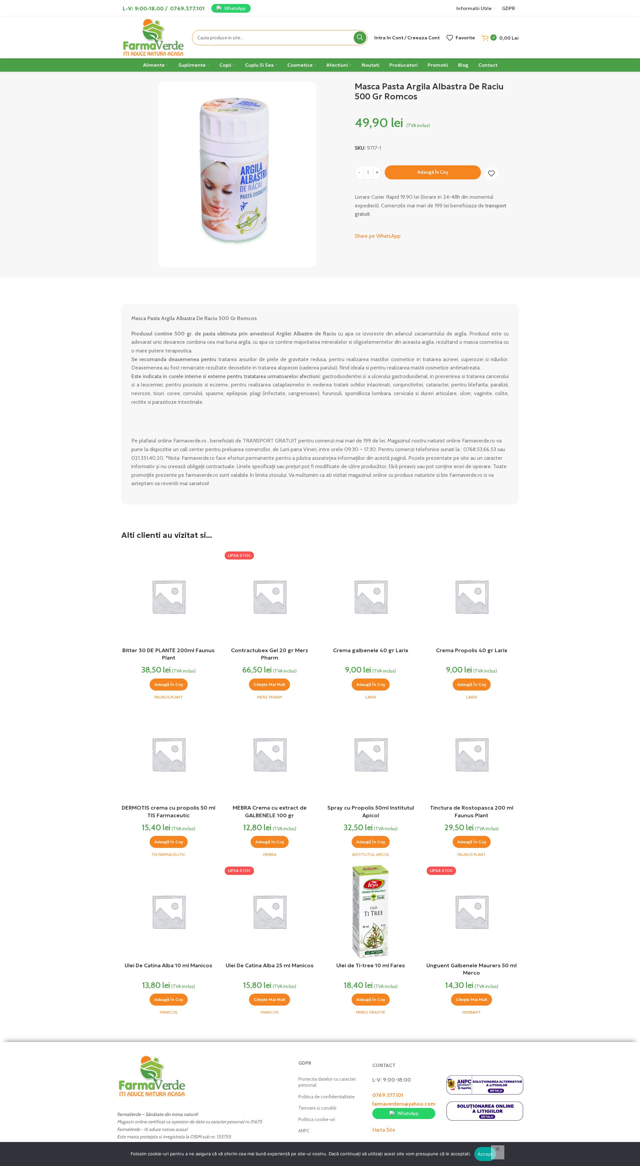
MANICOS (168, 1012)
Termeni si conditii (317, 1108)
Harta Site (383, 1130)
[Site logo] (153, 37)
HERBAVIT (471, 1012)
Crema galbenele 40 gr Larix (370, 650)
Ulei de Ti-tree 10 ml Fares (370, 965)
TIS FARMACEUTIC (168, 854)
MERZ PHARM (269, 697)
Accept (485, 1154)
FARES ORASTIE (370, 1012)
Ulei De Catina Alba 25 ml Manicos (270, 965)
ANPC (304, 1131)
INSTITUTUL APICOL (370, 854)
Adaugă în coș (432, 172)
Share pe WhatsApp (378, 236)
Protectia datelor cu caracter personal (327, 1082)
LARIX (370, 697)
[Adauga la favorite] (491, 173)
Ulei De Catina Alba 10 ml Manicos (168, 965)
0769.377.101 (387, 1095)
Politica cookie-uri (316, 1119)
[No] (497, 1152)
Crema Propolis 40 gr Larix (471, 650)
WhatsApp (235, 8)
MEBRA (269, 854)
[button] (169, 685)
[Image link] (152, 1076)
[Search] (360, 37)
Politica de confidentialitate (326, 1097)
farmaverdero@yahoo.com (403, 1104)
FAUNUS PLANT (168, 697)
